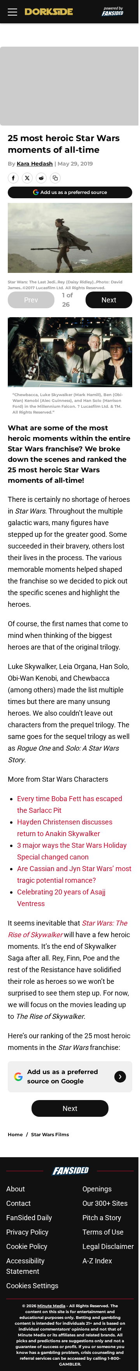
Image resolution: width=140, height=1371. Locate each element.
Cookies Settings (32, 1286)
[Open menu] (12, 11)
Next (109, 300)
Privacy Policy (27, 1232)
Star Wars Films (50, 1134)
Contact (18, 1203)
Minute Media (51, 1305)
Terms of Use (103, 1232)
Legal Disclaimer (108, 1246)
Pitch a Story (101, 1218)
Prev (31, 300)
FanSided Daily (29, 1218)
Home (15, 1134)
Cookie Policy (26, 1246)
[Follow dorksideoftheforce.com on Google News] (120, 1077)
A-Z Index (97, 1261)
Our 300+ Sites (105, 1203)
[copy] (55, 178)
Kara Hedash (35, 163)
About (15, 1189)
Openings (97, 1189)
